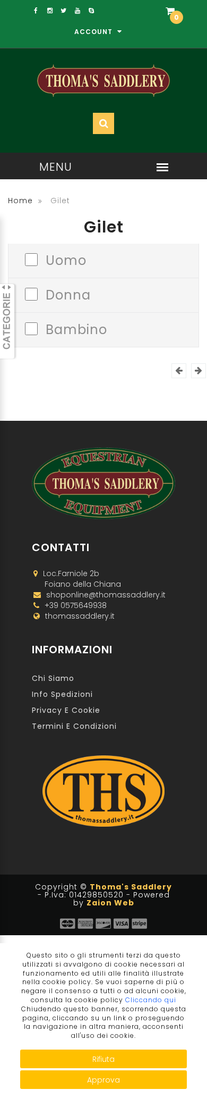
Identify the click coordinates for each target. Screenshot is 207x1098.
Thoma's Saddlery (131, 886)
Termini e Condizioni (74, 726)
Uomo (66, 259)
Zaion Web (110, 902)
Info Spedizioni (62, 694)
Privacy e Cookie (66, 710)
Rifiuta (103, 1059)
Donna (68, 294)
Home (20, 200)
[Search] (145, 43)
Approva (103, 1080)
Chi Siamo (53, 678)
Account (94, 31)
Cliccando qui (150, 999)
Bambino (76, 328)
